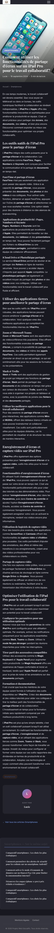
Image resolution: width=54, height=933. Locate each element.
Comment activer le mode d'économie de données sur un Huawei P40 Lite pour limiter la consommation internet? (26, 873)
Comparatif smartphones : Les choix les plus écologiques (26, 854)
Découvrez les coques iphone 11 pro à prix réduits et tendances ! (25, 882)
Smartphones (11, 50)
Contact (35, 920)
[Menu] (48, 2)
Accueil (6, 87)
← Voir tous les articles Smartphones (20, 822)
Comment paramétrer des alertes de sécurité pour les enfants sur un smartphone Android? (26, 862)
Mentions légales (22, 920)
